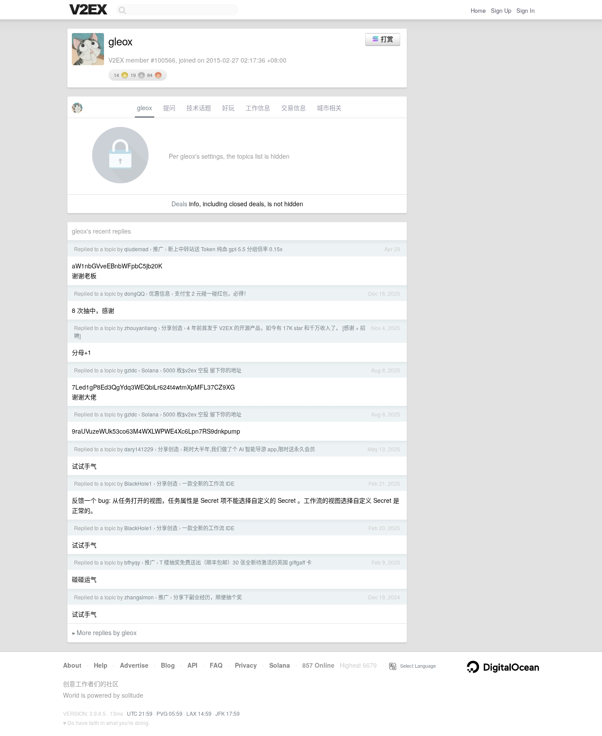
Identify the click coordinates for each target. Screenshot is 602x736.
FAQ (216, 665)
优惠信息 (159, 293)
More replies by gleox (107, 632)
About (72, 665)
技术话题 (198, 107)
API (192, 665)
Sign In (526, 10)
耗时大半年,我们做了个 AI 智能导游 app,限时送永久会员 (249, 449)
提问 (169, 107)
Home (478, 10)
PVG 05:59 (169, 713)
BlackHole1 (138, 483)
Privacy (246, 665)
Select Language (416, 665)
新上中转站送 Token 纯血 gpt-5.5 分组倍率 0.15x (225, 249)
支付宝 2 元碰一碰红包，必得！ (212, 293)
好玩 (228, 107)
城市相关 (329, 107)
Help (101, 665)
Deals (179, 203)
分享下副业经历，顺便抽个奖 (207, 597)
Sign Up (501, 10)
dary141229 (138, 449)
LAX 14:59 (199, 713)
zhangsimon (139, 597)
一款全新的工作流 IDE (208, 483)
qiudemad (136, 249)
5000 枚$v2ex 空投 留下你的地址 (202, 370)
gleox (144, 107)
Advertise (134, 665)
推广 (158, 249)
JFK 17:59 (228, 713)
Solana (150, 370)
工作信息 (257, 107)
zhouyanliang (140, 327)
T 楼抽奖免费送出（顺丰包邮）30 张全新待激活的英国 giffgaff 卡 (236, 562)
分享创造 (171, 327)
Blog (168, 665)
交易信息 (293, 107)
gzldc (130, 370)
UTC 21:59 (139, 713)
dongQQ (134, 293)
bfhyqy (132, 562)
